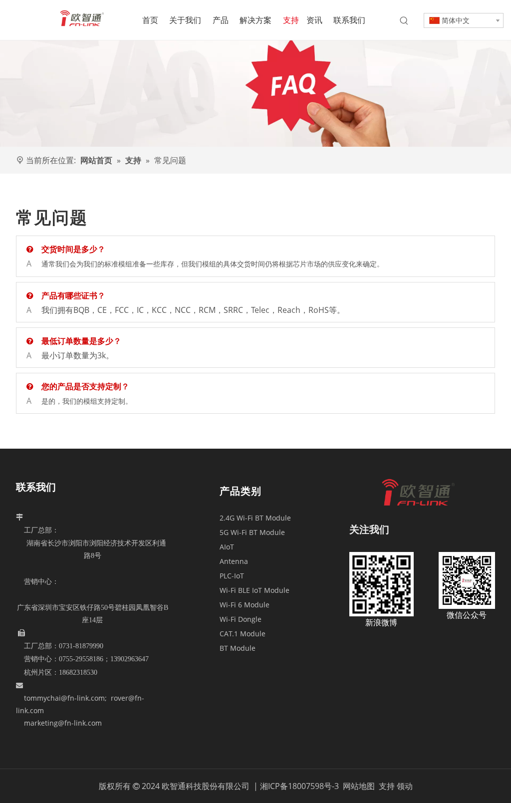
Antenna (234, 561)
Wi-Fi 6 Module (244, 604)
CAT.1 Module (242, 633)
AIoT (227, 546)
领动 (405, 786)
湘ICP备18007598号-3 (299, 786)
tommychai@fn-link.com (64, 698)
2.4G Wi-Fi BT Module (255, 518)
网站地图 (360, 786)
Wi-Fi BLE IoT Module (254, 590)
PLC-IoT (232, 575)
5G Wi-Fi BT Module (252, 532)
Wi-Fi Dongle (240, 619)
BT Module (238, 648)
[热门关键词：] (404, 21)
